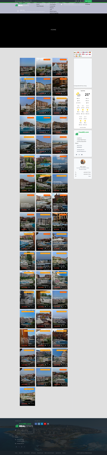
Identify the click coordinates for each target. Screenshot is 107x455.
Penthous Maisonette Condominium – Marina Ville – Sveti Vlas (59, 205)
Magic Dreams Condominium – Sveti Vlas (43, 108)
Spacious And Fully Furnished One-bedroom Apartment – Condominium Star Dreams (59, 242)
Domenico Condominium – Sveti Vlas (43, 224)
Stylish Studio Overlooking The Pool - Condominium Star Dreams (27, 243)
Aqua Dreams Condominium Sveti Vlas (42, 89)
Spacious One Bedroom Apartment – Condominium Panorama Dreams (43, 243)
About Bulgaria (27, 452)
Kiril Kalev (83, 166)
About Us (20, 452)
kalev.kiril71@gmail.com (81, 151)
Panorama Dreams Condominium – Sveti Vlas (59, 69)
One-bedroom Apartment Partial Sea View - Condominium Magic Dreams (27, 301)
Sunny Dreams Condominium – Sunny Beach (27, 108)
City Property (53, 4)
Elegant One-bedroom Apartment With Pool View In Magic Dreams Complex (27, 282)
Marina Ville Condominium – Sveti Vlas (59, 89)
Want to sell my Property (49, 452)
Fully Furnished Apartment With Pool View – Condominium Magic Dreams (27, 223)
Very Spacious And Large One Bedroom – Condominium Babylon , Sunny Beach (43, 262)
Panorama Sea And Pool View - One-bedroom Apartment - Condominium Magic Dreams (27, 320)
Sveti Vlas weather (83, 127)
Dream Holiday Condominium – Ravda (43, 69)
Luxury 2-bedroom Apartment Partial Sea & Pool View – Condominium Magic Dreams (59, 378)
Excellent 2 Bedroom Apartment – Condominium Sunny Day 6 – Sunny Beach (27, 165)
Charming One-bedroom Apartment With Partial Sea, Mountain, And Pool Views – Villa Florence (59, 320)
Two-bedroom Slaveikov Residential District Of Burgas (27, 205)
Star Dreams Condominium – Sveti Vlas (27, 127)
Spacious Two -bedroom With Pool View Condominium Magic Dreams (42, 378)
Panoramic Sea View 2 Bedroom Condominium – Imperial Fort (59, 165)
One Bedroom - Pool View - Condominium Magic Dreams (27, 69)
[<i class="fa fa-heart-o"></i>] (31, 73)
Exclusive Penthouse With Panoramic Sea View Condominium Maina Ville (43, 320)
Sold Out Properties (54, 13)
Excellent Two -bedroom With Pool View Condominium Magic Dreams (42, 359)
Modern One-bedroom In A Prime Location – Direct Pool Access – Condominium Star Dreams (43, 281)
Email (90, 176)
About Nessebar (40, 6)
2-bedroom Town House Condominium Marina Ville (59, 341)
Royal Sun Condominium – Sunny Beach (43, 127)
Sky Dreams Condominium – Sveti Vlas (59, 127)
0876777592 (79, 145)
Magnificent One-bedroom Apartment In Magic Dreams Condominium (27, 340)
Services (64, 452)
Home (16, 452)
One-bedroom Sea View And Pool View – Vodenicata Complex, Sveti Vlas (59, 262)
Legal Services (58, 452)
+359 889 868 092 (20, 441)
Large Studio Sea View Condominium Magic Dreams (43, 166)
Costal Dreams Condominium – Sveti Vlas (59, 147)
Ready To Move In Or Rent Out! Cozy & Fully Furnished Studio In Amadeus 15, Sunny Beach (27, 87)
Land (51, 9)
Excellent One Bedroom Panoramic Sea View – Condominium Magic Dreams (43, 203)
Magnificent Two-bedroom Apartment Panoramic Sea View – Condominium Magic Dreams (59, 300)
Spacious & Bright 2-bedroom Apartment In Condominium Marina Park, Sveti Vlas (59, 359)
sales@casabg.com (80, 149)
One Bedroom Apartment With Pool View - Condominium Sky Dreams (43, 301)
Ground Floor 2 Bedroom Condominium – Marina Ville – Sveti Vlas (59, 223)
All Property (33, 452)
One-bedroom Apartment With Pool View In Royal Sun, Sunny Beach (27, 262)
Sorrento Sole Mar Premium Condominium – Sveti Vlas (43, 186)
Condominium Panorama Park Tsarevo (25, 147)
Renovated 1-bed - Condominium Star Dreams (42, 341)
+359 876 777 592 (20, 439)
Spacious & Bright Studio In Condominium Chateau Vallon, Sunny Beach (59, 105)
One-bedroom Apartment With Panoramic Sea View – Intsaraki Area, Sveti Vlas (59, 184)
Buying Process (40, 452)
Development (53, 2)
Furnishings (87, 4)
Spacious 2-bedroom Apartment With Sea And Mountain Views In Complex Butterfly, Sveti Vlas (59, 281)
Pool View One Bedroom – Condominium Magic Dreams (26, 185)
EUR (81, 85)
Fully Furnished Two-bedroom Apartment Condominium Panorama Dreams (27, 359)
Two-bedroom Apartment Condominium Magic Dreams (26, 398)
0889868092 (79, 147)
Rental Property (53, 11)
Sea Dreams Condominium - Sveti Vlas (43, 147)
